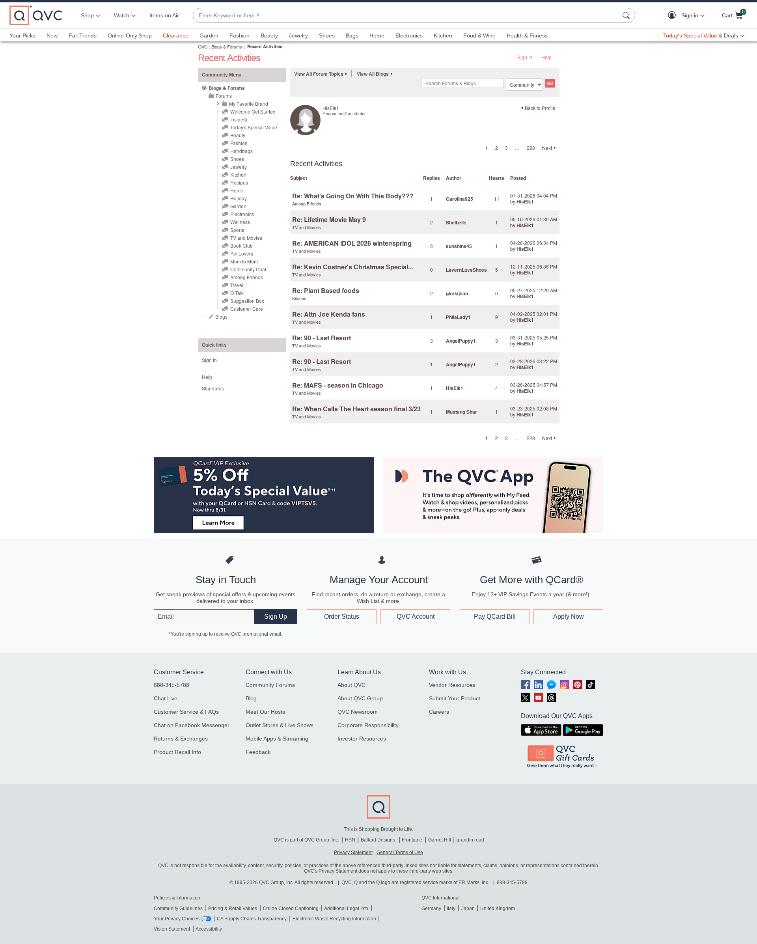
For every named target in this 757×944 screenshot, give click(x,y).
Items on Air (164, 15)
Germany (431, 908)
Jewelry (298, 35)
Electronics (409, 35)
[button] (673, 15)
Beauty (269, 35)
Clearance (175, 35)
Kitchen (443, 35)
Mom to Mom (244, 261)
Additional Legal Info (346, 908)
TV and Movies (246, 237)
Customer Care (246, 308)
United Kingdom (497, 908)
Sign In (524, 57)
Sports (237, 229)
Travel (236, 285)
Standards (213, 388)
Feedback (258, 752)
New (52, 35)
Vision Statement (172, 929)
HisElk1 (525, 201)
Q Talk (237, 292)
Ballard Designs (378, 840)
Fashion (239, 35)
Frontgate (412, 840)
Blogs (221, 316)
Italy (451, 908)
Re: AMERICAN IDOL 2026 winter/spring (352, 243)
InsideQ (238, 119)
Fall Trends (83, 35)
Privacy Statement (353, 852)
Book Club (241, 245)
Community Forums (270, 685)
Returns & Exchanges (181, 738)
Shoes (327, 35)
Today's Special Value (253, 127)
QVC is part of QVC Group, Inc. (306, 840)
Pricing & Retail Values (232, 908)
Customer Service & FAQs (186, 712)
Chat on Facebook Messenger (191, 725)
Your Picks (22, 35)
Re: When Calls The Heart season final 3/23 (356, 408)
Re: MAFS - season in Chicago (337, 385)
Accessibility (209, 929)
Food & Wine (479, 35)
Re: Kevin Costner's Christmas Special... (352, 266)
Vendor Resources (452, 685)
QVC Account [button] (415, 616)
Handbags (241, 150)
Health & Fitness (527, 35)
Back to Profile (540, 107)
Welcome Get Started (253, 111)
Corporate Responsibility (368, 725)
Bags (352, 35)
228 (531, 147)
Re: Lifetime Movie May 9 (329, 219)
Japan (468, 908)
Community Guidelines (178, 908)
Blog (251, 698)
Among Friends (246, 277)
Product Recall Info (177, 752)
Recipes (239, 182)
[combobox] (406, 15)
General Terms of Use (400, 852)
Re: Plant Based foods (325, 290)
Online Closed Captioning (291, 908)
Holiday (238, 198)
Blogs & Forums (226, 46)
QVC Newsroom (357, 712)
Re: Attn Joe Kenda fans (328, 314)
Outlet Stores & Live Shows (279, 725)
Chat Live (165, 698)
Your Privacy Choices (177, 919)
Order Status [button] (341, 616)
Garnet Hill (439, 840)
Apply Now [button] (568, 616)
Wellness (240, 221)
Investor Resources (361, 738)
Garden (209, 35)
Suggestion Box (247, 300)
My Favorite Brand (248, 103)
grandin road (470, 840)
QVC (203, 46)
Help (546, 57)
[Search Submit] (627, 15)
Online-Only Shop (130, 35)
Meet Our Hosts (265, 712)
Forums (224, 95)
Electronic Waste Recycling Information (334, 919)
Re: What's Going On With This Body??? (353, 195)
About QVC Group (360, 698)
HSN (350, 840)
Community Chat (248, 269)
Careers (439, 712)
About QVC (351, 685)
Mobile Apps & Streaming (277, 738)
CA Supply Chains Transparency (252, 919)
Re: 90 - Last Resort (321, 337)
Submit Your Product (454, 698)
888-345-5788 (171, 685)
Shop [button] (87, 15)
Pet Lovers (241, 253)
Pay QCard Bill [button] (495, 616)
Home (376, 35)
